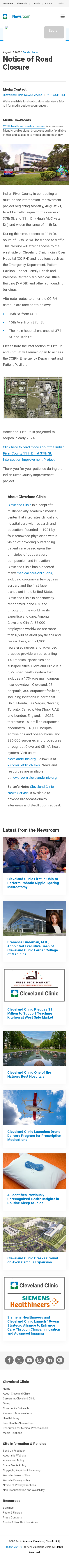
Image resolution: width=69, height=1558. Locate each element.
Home (6, 1388)
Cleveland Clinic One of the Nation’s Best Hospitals (29, 1074)
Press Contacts (12, 1517)
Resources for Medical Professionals (25, 1428)
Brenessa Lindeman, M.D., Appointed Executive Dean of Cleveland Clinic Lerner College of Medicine (32, 948)
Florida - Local (30, 52)
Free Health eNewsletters (18, 1423)
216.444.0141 (56, 95)
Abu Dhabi (22, 3)
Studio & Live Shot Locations (20, 1522)
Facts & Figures (12, 1512)
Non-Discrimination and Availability (24, 1490)
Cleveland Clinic (19, 505)
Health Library (11, 1418)
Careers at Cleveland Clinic (19, 1398)
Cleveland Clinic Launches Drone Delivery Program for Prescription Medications (34, 1136)
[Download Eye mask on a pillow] (34, 1171)
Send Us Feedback (14, 1450)
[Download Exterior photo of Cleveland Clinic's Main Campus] (34, 1048)
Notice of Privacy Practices (19, 1485)
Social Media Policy (14, 1465)
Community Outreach (16, 1408)
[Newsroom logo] (21, 16)
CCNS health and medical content (24, 126)
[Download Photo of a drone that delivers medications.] (34, 1107)
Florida (48, 3)
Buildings (8, 1507)
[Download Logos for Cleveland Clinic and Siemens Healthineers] (34, 1293)
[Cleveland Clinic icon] (5, 16)
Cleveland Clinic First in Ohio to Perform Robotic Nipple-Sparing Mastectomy (33, 883)
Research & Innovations (17, 1413)
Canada (36, 3)
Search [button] (54, 30)
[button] (62, 16)
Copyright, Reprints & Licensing (21, 1470)
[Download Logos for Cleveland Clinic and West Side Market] (34, 985)
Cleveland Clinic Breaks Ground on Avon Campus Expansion (32, 1260)
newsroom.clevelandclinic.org (34, 777)
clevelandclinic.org (22, 759)
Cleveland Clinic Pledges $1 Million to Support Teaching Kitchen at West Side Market (30, 1013)
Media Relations (12, 1433)
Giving (6, 1403)
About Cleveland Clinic (16, 1393)
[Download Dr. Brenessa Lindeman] (34, 918)
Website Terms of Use (16, 1475)
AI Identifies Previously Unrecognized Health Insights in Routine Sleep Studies (33, 1199)
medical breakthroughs (34, 573)
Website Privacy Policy (16, 1480)
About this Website (14, 1455)
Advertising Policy (13, 1460)
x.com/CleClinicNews (24, 765)
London (60, 3)
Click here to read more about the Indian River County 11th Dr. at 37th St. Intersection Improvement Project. (33, 453)
